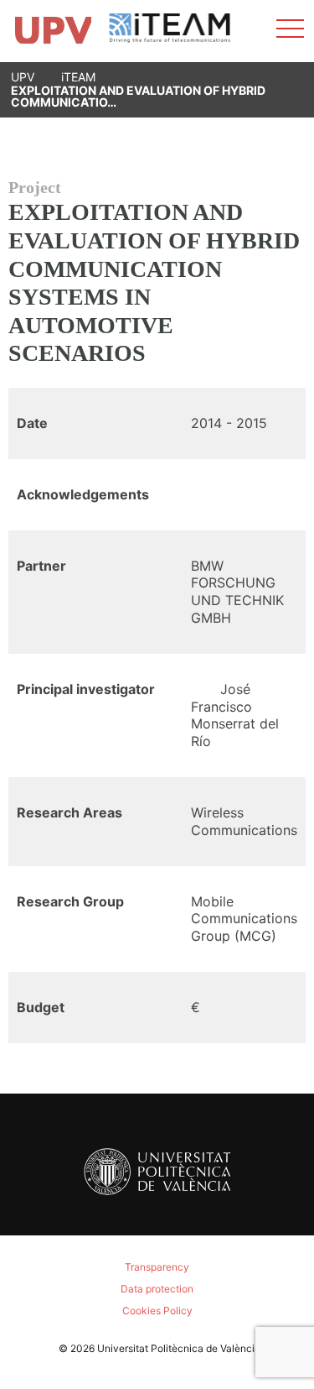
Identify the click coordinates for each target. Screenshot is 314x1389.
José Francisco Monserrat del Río (235, 715)
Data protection (157, 1288)
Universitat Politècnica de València (178, 1348)
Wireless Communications (244, 821)
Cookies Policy (157, 1310)
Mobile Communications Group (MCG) (244, 919)
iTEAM (78, 77)
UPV (22, 77)
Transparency (157, 1267)
